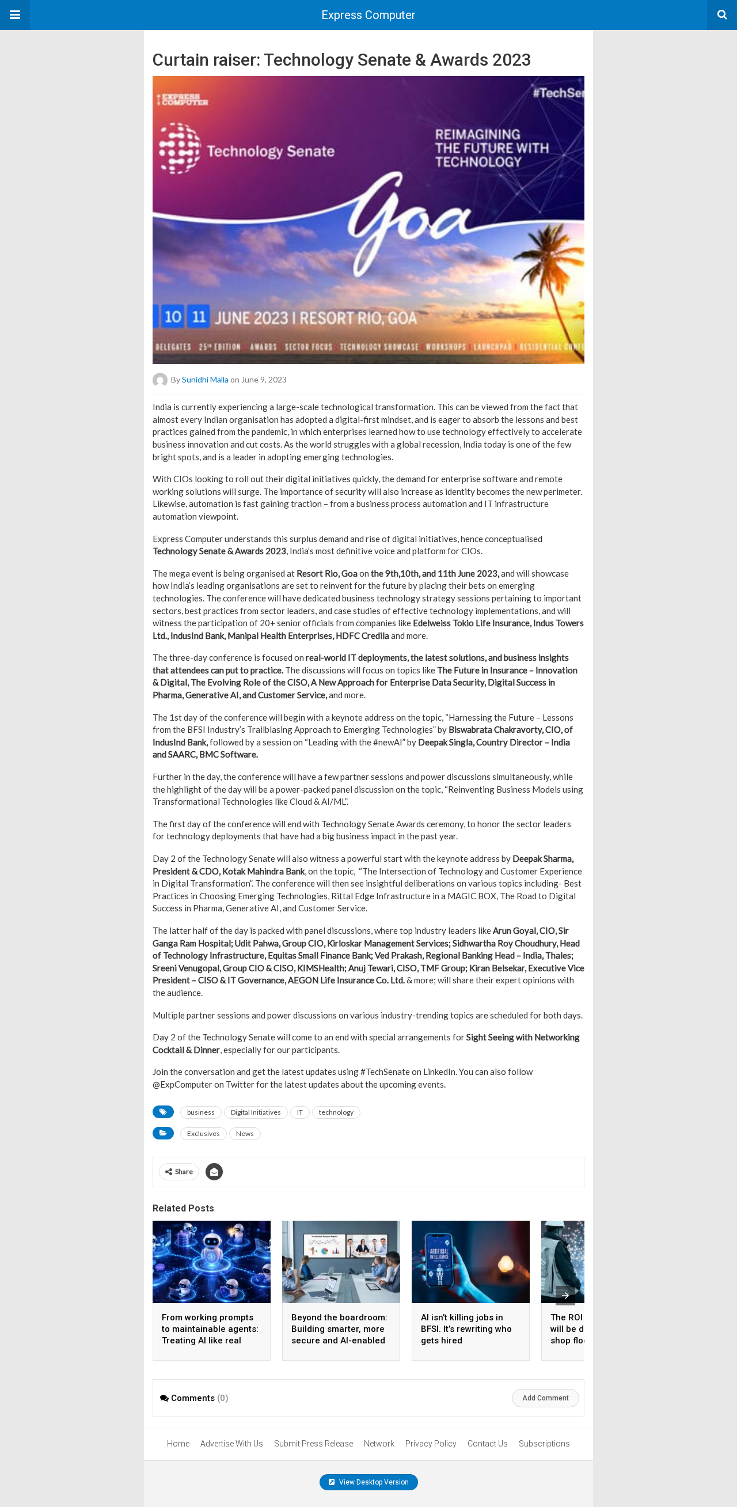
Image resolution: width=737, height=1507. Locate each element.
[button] (15, 15)
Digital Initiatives (256, 1112)
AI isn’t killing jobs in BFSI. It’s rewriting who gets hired (466, 1329)
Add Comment (545, 1398)
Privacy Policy (431, 1443)
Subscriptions (544, 1443)
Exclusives (203, 1133)
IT (300, 1112)
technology (336, 1112)
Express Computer (368, 15)
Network (379, 1443)
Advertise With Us (231, 1443)
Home (178, 1443)
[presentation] (565, 1295)
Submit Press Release (313, 1443)
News (245, 1133)
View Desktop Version (373, 1482)
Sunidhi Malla (205, 379)
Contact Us (488, 1443)
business (201, 1112)
